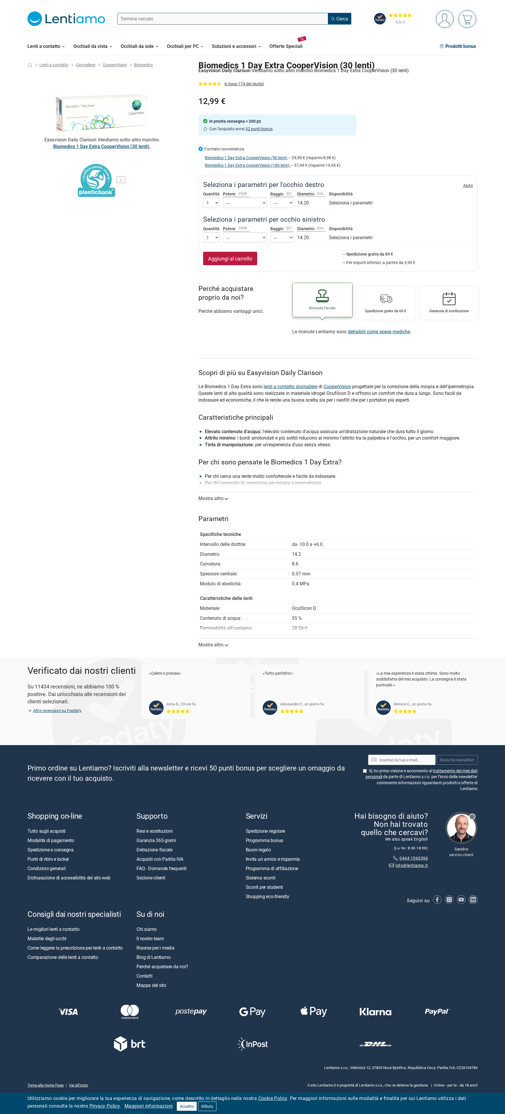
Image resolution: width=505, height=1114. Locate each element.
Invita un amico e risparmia (273, 859)
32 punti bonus (259, 128)
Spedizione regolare (265, 830)
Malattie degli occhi (46, 938)
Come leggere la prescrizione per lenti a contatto (75, 948)
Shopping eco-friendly (267, 896)
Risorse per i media (155, 948)
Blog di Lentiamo (153, 957)
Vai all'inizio (78, 1084)
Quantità (211, 194)
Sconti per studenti (264, 887)
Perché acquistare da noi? (162, 966)
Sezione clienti (150, 877)
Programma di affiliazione (272, 868)
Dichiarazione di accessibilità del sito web (68, 877)
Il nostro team (150, 938)
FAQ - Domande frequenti (161, 868)
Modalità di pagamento (50, 840)
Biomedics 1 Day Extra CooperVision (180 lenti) (247, 165)
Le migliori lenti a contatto (53, 929)
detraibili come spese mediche (379, 331)
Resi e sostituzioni (154, 830)
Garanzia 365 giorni (156, 840)
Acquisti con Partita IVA (159, 859)
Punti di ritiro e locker (48, 859)
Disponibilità (341, 194)
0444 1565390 (413, 858)
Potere (235, 194)
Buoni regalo (258, 849)
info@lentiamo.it (411, 865)
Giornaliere (85, 64)
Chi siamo (146, 929)
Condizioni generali (46, 868)
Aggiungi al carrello (230, 258)
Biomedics (143, 64)
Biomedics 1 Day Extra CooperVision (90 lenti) (246, 157)
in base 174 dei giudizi (244, 83)
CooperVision (115, 64)
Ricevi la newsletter (457, 760)
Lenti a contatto (53, 64)
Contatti (144, 976)
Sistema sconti (261, 877)
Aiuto (468, 185)
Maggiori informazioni (148, 1106)
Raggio (281, 194)
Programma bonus (264, 840)
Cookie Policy (272, 1098)
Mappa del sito (151, 985)
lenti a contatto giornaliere (290, 386)
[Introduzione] (29, 65)
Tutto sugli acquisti (46, 830)
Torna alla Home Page (45, 1084)
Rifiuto (207, 1106)
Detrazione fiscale (154, 849)
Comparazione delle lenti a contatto (62, 957)
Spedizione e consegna (50, 849)
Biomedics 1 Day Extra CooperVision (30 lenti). (102, 146)
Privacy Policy (104, 1106)
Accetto (187, 1106)
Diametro (310, 194)
